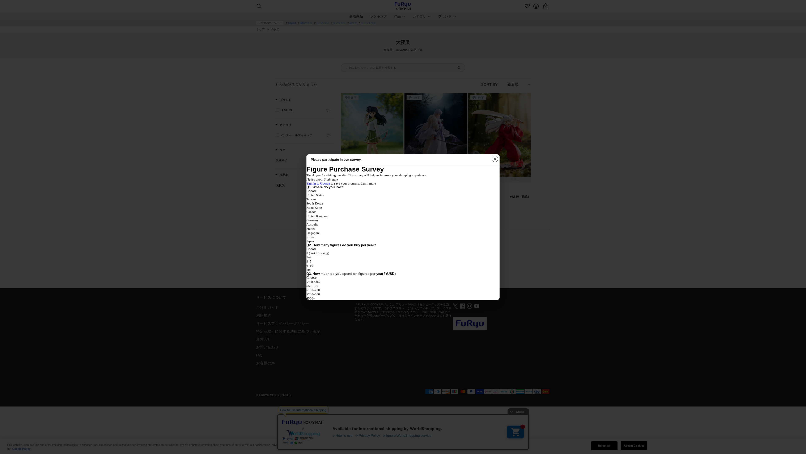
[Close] (495, 159)
